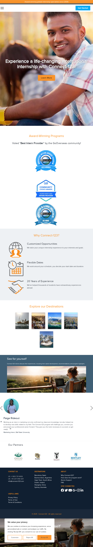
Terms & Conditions (15, 502)
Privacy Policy (13, 498)
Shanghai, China (40, 485)
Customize (14, 537)
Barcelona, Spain (40, 475)
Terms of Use (12, 500)
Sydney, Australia (40, 487)
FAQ (62, 482)
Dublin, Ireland (39, 482)
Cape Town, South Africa (42, 480)
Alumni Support (66, 480)
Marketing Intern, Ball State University (17, 432)
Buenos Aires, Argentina (43, 478)
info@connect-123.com (16, 481)
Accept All (44, 537)
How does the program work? (71, 478)
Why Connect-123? (67, 475)
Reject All (29, 537)
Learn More (46, 78)
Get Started (83, 8)
